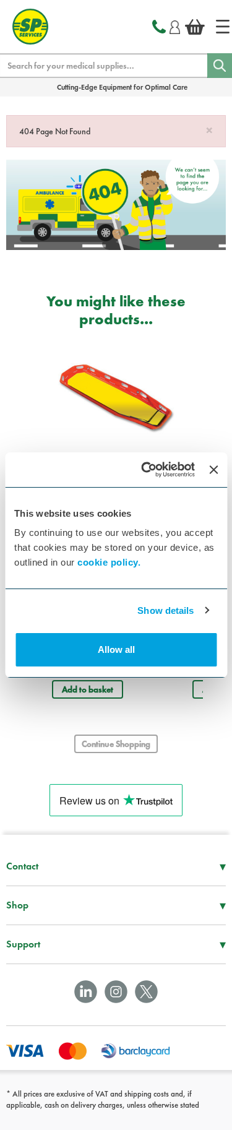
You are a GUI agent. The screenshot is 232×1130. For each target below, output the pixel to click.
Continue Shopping (116, 743)
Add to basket (87, 689)
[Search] (219, 65)
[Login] (175, 25)
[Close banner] (213, 469)
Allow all (116, 649)
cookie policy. (108, 562)
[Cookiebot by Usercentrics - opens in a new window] (146, 470)
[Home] (222, 26)
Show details (165, 610)
